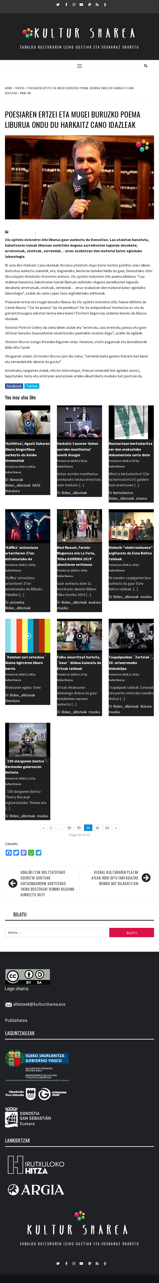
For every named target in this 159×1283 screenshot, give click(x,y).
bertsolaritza (123, 492)
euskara (95, 602)
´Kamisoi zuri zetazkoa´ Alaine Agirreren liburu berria (25, 663)
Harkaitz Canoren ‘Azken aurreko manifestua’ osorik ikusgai (77, 449)
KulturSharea (44, 224)
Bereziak (16, 479)
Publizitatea (16, 1020)
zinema (141, 498)
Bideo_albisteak (22, 232)
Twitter (32, 386)
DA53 (36, 485)
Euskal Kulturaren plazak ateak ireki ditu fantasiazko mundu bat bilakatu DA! (115, 878)
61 (98, 827)
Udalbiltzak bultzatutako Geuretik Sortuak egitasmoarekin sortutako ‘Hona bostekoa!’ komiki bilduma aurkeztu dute (47, 883)
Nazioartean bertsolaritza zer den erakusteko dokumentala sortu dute (130, 449)
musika (62, 607)
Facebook (14, 386)
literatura (44, 232)
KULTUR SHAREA (79, 1229)
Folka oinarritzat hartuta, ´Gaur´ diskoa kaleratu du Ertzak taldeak (79, 663)
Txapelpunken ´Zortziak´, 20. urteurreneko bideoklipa (131, 663)
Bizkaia (146, 706)
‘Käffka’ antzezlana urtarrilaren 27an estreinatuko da (21, 553)
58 (69, 827)
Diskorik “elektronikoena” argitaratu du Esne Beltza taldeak (131, 553)
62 (107, 827)
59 (79, 827)
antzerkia (17, 602)
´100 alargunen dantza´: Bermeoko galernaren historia (26, 767)
